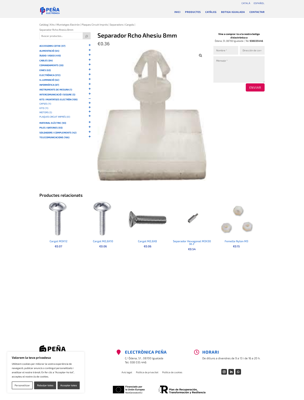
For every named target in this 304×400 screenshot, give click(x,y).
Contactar (257, 12)
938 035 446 (138, 362)
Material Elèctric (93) (52, 123)
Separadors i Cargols (122, 24)
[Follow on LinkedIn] (231, 372)
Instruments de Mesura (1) (55, 89)
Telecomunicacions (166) (54, 137)
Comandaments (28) (51, 65)
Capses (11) (45, 103)
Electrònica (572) (50, 75)
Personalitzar (22, 385)
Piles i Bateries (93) (51, 127)
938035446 (256, 40)
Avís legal (127, 372)
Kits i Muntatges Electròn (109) (58, 99)
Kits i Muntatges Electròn (65, 24)
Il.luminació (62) (49, 80)
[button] (200, 55)
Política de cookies (172, 372)
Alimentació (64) (49, 51)
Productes (193, 12)
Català (246, 3)
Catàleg (211, 12)
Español (259, 3)
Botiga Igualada (233, 12)
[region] (45, 372)
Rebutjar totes (45, 385)
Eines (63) (45, 70)
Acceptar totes (68, 385)
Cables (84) (46, 60)
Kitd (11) (43, 108)
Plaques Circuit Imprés (95, 24)
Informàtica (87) (49, 85)
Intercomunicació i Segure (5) (57, 94)
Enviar (255, 87)
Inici (177, 12)
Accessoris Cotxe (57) (52, 46)
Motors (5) (45, 112)
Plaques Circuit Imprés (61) (54, 116)
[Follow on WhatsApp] (238, 372)
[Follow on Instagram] (224, 372)
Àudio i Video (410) (50, 55)
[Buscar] (87, 35)
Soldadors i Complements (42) (58, 132)
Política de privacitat (147, 372)
